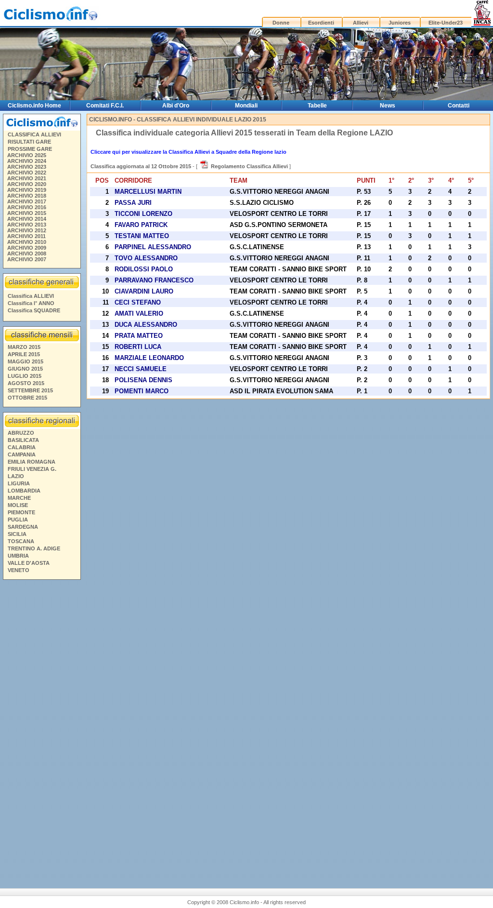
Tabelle (317, 105)
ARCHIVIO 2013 (26, 224)
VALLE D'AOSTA (29, 563)
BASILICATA (23, 440)
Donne (280, 23)
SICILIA (17, 534)
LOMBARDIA (24, 491)
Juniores (400, 23)
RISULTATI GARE (29, 142)
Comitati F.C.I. (105, 105)
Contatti (458, 105)
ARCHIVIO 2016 (26, 207)
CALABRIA (22, 447)
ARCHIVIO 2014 (26, 219)
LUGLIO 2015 (24, 376)
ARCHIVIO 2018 (26, 196)
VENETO (18, 570)
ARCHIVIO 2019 (26, 190)
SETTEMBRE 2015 (30, 390)
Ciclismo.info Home (34, 105)
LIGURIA (19, 483)
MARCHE (19, 498)
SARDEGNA (23, 527)
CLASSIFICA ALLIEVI (34, 134)
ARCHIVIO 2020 (26, 184)
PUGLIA (18, 519)
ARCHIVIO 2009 (26, 248)
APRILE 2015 (24, 354)
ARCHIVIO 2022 (26, 172)
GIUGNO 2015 (25, 369)
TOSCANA (21, 541)
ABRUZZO (21, 433)
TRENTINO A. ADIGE (34, 548)
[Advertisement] (41, 730)
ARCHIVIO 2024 (26, 161)
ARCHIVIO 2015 (26, 213)
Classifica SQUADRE (34, 310)
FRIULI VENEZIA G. (32, 469)
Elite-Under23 (445, 23)
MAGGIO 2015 (25, 361)
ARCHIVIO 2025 (26, 155)
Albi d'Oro (175, 105)
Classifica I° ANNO (31, 303)
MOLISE (18, 505)
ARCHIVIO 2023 (26, 167)
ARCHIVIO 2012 (26, 230)
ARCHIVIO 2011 (26, 236)
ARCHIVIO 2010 (26, 242)
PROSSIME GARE (30, 149)
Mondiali (246, 105)
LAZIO (16, 476)
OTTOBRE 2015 (27, 398)
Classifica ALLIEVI (31, 296)
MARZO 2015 (24, 347)
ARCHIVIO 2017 (26, 201)
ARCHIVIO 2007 (26, 259)
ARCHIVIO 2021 (26, 178)
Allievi (360, 23)
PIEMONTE (21, 512)
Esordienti (321, 23)
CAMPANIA (22, 454)
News (387, 105)
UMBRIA (18, 556)
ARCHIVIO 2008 (26, 253)
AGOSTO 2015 (26, 383)
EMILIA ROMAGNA (31, 462)
